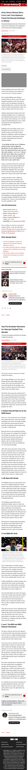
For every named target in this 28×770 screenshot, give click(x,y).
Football (7, 315)
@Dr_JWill (11, 219)
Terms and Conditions (21, 744)
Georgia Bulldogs (6, 69)
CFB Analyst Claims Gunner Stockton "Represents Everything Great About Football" (13, 255)
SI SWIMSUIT (12, 1)
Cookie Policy (19, 742)
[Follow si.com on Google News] (24, 263)
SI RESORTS (25, 1)
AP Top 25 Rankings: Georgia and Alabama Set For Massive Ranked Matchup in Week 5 (12, 243)
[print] (10, 308)
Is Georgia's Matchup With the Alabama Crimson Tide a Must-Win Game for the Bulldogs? (14, 249)
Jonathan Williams (5, 340)
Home (2, 315)
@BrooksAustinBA (13, 211)
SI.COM (2, 1)
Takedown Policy (5, 744)
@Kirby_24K (11, 215)
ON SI (7, 1)
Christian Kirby (4, 30)
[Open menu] (2, 4)
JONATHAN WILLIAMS (13, 713)
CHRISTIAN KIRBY (12, 294)
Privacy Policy (4, 742)
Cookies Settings (20, 746)
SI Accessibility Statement (7, 746)
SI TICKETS (18, 1)
